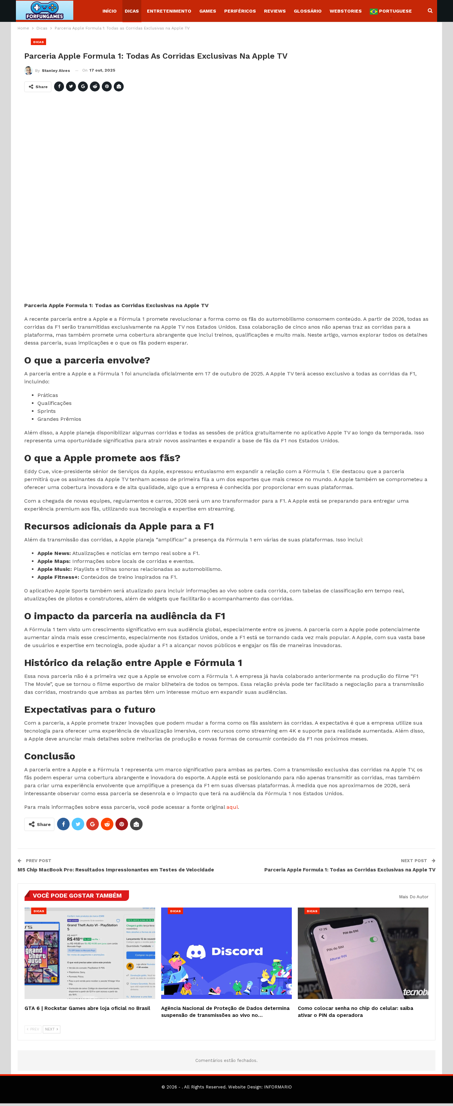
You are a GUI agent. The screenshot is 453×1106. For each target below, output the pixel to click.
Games (207, 11)
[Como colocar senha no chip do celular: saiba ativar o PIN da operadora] (363, 953)
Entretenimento (169, 11)
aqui (232, 807)
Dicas (132, 11)
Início (109, 11)
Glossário (308, 11)
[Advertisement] (223, 199)
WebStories (346, 11)
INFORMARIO (278, 1086)
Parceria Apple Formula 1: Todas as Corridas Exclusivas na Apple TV (349, 870)
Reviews (275, 11)
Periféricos (240, 11)
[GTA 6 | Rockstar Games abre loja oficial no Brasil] (90, 953)
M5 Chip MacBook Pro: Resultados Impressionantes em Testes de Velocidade (116, 870)
